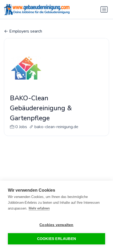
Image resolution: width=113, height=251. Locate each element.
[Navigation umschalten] (104, 9)
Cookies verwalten (56, 225)
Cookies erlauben (56, 239)
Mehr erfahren (39, 208)
